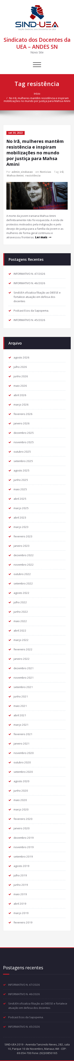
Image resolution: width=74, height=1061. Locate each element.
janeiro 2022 (22, 659)
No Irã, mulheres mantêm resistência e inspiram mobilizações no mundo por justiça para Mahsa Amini (37, 99)
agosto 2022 (21, 593)
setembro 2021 (23, 687)
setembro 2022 (23, 583)
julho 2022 (20, 602)
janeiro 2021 (22, 743)
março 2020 (21, 809)
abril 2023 (20, 517)
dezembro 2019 (24, 838)
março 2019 (21, 913)
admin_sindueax (22, 172)
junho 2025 (21, 480)
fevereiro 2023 (23, 536)
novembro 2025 (24, 442)
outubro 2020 (22, 762)
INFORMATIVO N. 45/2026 (29, 320)
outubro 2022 (22, 574)
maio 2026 (20, 386)
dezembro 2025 (24, 433)
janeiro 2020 (22, 828)
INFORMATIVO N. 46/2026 (29, 283)
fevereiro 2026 (23, 414)
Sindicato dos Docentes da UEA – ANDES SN (37, 43)
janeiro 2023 (22, 546)
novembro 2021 (24, 677)
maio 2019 (20, 894)
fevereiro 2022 (23, 649)
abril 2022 (20, 630)
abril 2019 (20, 903)
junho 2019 (21, 885)
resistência (32, 175)
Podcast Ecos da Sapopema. (31, 310)
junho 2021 (21, 696)
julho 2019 (20, 875)
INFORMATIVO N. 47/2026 (29, 274)
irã (62, 172)
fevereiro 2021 (23, 734)
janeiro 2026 (22, 423)
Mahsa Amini (15, 175)
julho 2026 (20, 367)
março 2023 (21, 527)
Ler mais (41, 237)
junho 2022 (21, 612)
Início (37, 93)
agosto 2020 (21, 781)
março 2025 (21, 508)
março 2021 (21, 725)
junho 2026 (21, 376)
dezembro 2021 (24, 668)
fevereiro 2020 (23, 819)
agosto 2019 (21, 866)
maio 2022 (20, 621)
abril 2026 (20, 395)
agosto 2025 (21, 470)
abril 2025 (20, 499)
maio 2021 (20, 706)
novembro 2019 (24, 847)
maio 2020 (20, 800)
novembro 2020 (24, 753)
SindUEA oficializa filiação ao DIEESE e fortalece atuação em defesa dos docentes (37, 297)
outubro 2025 (22, 451)
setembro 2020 (23, 772)
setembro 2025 (23, 461)
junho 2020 (21, 790)
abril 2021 (20, 715)
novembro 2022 (24, 564)
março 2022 (21, 640)
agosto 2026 (21, 357)
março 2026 (21, 404)
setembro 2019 (23, 856)
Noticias (45, 172)
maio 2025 (20, 489)
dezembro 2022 (24, 555)
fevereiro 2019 (23, 922)
